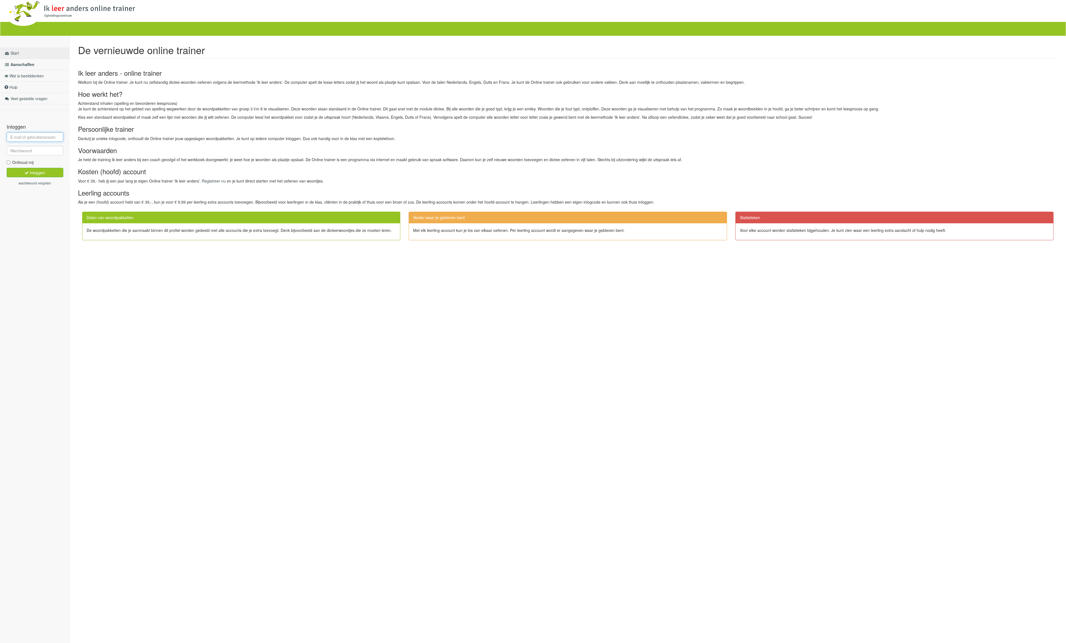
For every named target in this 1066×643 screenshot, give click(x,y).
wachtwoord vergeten (35, 183)
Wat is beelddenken (26, 76)
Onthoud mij (23, 162)
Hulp (12, 87)
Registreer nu (214, 181)
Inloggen (37, 172)
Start (14, 53)
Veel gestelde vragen (28, 98)
